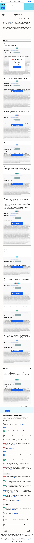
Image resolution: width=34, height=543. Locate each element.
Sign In (26, 1)
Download (7, 411)
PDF (3, 8)
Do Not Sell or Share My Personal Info (17, 541)
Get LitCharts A (17, 67)
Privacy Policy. (27, 539)
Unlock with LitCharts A (18, 91)
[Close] (33, 535)
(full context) (22, 424)
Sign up (29, 1)
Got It (14, 7)
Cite (17, 52)
